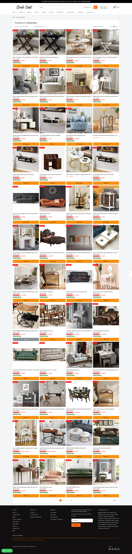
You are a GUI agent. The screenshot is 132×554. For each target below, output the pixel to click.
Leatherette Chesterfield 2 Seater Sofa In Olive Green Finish (26, 369)
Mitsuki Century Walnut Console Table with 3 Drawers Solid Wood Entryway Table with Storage (26, 487)
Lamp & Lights (70, 12)
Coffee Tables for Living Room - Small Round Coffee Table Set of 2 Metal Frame (79, 174)
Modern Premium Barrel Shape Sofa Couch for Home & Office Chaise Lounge (53, 96)
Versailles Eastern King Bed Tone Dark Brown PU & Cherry (53, 252)
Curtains (116, 538)
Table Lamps (101, 538)
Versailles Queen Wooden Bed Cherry (101, 330)
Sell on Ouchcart (54, 517)
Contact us (32, 512)
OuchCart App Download (35, 517)
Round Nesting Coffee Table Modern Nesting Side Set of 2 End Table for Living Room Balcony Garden (53, 448)
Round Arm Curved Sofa (45, 213)
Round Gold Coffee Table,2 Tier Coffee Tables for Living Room (79, 57)
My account (103, 8)
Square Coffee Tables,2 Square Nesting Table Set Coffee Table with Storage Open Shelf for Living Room (106, 252)
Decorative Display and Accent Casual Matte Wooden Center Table (106, 57)
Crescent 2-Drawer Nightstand (46, 291)
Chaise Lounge (26, 540)
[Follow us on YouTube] (118, 549)
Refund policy (16, 523)
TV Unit (44, 538)
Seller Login (53, 514)
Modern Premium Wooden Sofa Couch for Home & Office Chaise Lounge (26, 96)
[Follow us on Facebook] (110, 549)
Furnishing (80, 12)
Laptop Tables (33, 540)
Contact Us (15, 526)
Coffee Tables (15, 538)
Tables (36, 12)
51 (71, 500)
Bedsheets (15, 540)
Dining (43, 12)
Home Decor (59, 12)
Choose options (26, 65)
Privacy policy (16, 521)
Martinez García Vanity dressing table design (103, 291)
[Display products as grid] (114, 26)
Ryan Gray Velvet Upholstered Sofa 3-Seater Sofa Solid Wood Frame (26, 213)
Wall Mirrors (95, 538)
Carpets (112, 538)
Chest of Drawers (40, 540)
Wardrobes (49, 538)
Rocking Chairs (70, 538)
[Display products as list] (116, 26)
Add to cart (52, 65)
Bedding (21, 12)
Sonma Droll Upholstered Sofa (72, 369)
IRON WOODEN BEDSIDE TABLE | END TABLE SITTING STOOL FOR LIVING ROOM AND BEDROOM (26, 330)
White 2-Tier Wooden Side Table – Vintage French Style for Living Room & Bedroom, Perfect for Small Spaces (106, 213)
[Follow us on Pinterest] (115, 549)
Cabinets (34, 538)
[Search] (95, 7)
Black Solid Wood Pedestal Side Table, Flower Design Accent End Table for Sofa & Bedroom (79, 213)
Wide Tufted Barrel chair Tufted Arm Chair (75, 135)
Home (14, 17)
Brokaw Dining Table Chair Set (46, 330)
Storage (50, 12)
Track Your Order (34, 514)
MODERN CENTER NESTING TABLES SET (76, 448)
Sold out (26, 339)
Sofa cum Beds (28, 538)
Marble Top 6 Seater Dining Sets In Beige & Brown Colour (25, 291)
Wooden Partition (78, 538)
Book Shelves (39, 538)
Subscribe (76, 525)
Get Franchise (53, 512)
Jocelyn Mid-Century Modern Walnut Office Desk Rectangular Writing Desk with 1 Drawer (53, 409)
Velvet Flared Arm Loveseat (46, 487)
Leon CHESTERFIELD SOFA (72, 487)
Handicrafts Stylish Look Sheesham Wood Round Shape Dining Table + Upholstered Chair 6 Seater (79, 409)
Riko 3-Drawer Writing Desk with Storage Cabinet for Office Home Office (26, 409)
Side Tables (19, 540)
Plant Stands (64, 538)
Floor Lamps (107, 538)
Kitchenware (89, 12)
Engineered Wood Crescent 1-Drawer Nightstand (103, 409)
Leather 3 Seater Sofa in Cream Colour (48, 369)
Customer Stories (16, 514)
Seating (28, 12)
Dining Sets (21, 538)
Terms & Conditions (17, 519)
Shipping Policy (16, 528)
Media (14, 517)
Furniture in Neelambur (20, 17)
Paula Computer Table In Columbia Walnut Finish (50, 174)
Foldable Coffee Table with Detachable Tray (49, 57)
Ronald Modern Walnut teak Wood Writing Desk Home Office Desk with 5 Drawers (79, 252)
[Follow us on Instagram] (113, 549)
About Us (15, 512)
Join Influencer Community (56, 519)
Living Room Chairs (87, 538)
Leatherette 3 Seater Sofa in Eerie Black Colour (76, 291)
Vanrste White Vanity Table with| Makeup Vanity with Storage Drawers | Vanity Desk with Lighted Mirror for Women (26, 252)
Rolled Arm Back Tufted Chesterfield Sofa (102, 448)
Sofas (14, 12)
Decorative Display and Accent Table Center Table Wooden (25, 57)
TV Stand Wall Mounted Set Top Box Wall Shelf (50, 135)
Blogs (14, 530)
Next (114, 500)
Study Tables (55, 538)
